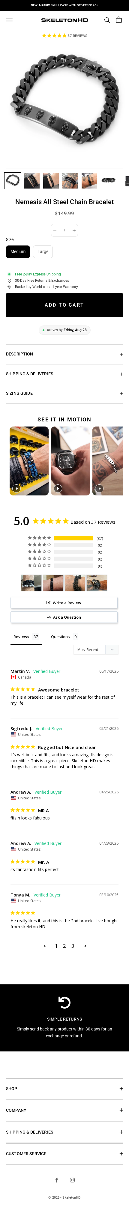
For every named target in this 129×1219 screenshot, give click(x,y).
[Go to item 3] (51, 180)
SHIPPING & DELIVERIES (29, 1132)
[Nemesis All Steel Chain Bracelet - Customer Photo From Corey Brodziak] (53, 583)
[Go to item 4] (70, 180)
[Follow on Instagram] (72, 1180)
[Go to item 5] (89, 180)
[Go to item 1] (12, 180)
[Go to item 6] (108, 180)
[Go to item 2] (31, 180)
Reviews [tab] (21, 636)
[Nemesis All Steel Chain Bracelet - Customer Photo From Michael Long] (31, 583)
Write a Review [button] (67, 602)
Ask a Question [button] (67, 617)
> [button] (85, 945)
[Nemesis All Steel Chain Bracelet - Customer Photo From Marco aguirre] (75, 583)
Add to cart (64, 305)
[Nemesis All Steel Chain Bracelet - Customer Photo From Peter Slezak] (97, 583)
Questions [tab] (60, 636)
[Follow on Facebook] (57, 1180)
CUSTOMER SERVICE (26, 1153)
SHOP (11, 1088)
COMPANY (16, 1110)
